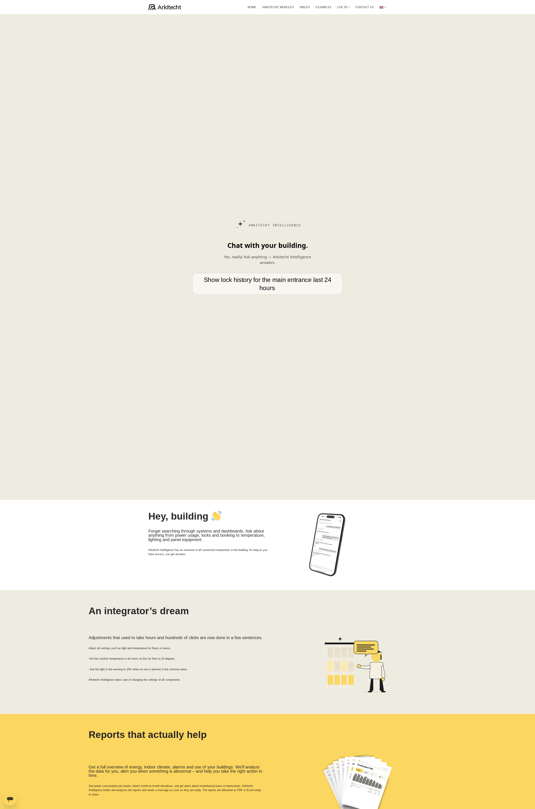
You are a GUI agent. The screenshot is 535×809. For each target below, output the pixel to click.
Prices (305, 7)
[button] (349, 7)
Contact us (364, 7)
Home (252, 7)
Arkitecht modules (278, 7)
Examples (323, 7)
